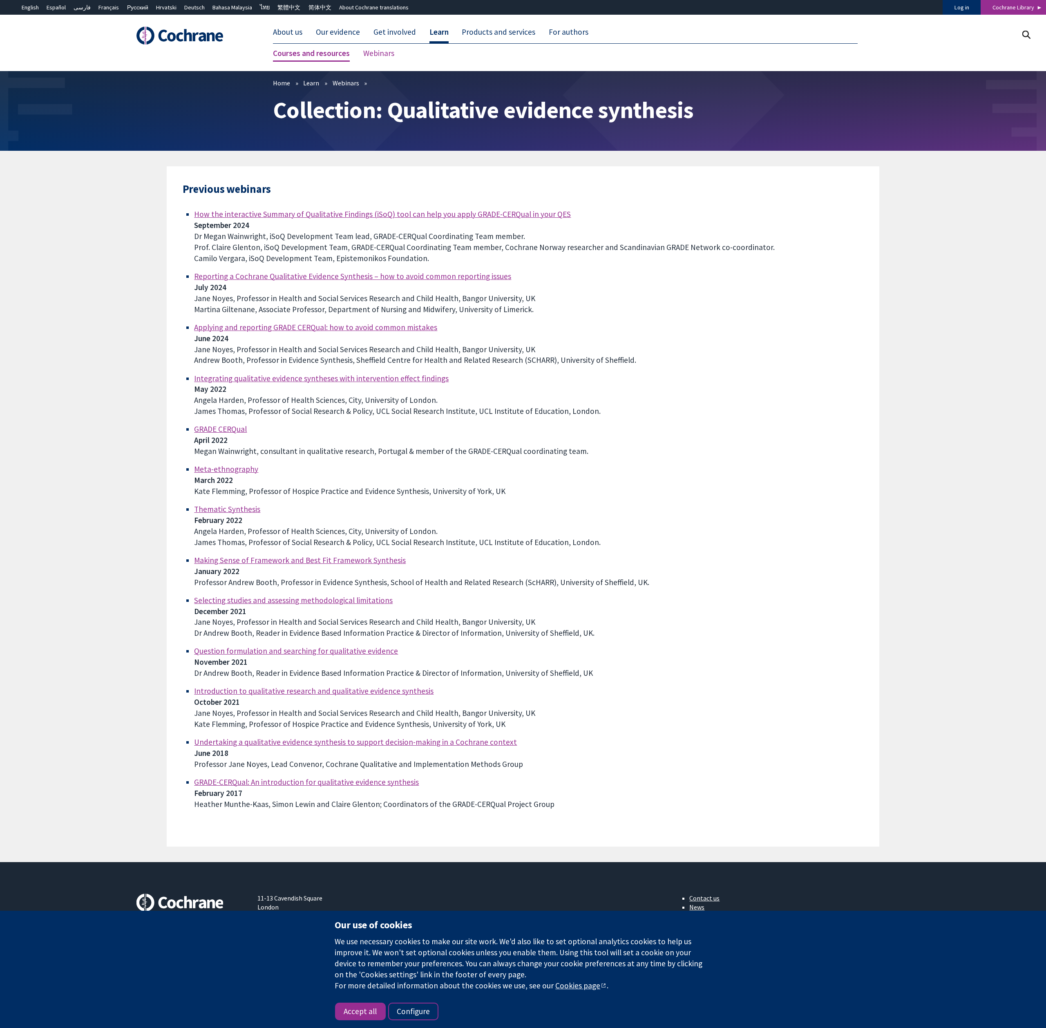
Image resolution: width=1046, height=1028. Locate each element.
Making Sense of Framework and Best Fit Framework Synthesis (300, 560)
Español (56, 7)
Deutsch (194, 7)
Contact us (704, 898)
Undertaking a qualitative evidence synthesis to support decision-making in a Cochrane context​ (355, 742)
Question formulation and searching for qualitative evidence (296, 651)
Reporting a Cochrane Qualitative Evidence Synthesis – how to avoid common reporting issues (352, 276)
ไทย (265, 7)
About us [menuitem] (287, 32)
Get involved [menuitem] (394, 32)
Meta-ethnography (226, 469)
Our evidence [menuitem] (338, 32)
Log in (961, 7)
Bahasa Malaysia (232, 7)
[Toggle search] (1026, 34)
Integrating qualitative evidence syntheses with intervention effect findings (321, 378)
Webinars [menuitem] (378, 53)
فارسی (82, 7)
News (696, 907)
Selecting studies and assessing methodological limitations (293, 600)
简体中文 (319, 7)
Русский (137, 7)
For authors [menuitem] (568, 32)
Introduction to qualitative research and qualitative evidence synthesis (314, 691)
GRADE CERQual (220, 429)
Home (281, 83)
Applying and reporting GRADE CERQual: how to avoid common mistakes (315, 327)
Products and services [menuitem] (498, 32)
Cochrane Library (1013, 7)
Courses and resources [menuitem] (311, 53)
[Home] (191, 36)
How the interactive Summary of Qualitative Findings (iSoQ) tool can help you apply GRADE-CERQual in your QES (382, 214)
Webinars (346, 83)
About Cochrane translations (374, 7)
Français (108, 7)
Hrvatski (166, 7)
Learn (311, 83)
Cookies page (577, 985)
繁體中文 (288, 7)
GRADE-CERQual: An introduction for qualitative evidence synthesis (306, 782)
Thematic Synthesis (227, 509)
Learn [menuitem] (439, 32)
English (30, 7)
